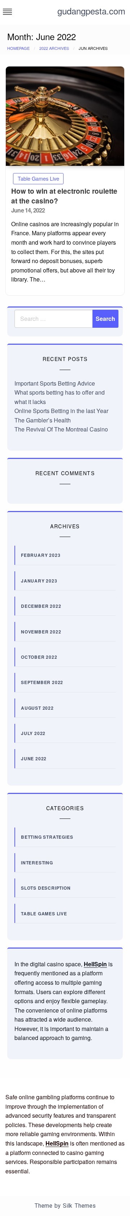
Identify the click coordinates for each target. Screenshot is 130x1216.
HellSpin (95, 964)
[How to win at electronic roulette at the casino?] (65, 116)
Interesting (37, 862)
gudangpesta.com (91, 10)
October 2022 (39, 657)
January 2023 (39, 580)
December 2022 (41, 606)
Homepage (18, 48)
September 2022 (42, 682)
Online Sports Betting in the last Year (61, 411)
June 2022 (34, 758)
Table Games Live (38, 178)
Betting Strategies (47, 837)
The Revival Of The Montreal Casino (61, 429)
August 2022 (37, 708)
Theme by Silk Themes (65, 1205)
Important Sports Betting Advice (54, 383)
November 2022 (41, 631)
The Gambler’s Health (42, 420)
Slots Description (46, 888)
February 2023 (40, 555)
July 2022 (33, 733)
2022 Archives (54, 48)
